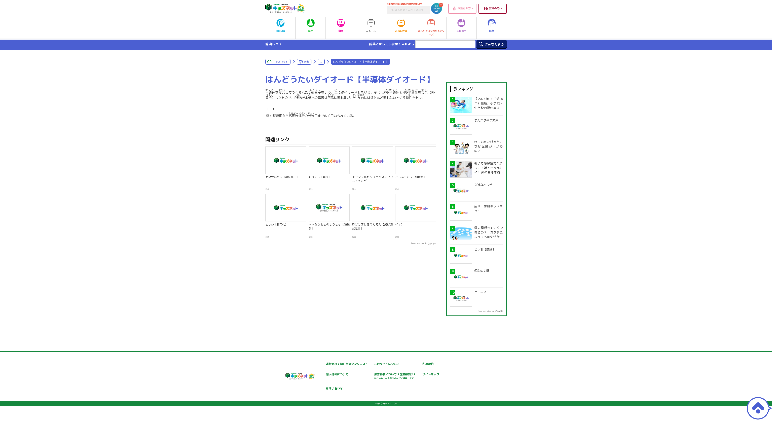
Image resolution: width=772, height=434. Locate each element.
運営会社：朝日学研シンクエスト (347, 364)
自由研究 (280, 31)
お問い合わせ (334, 388)
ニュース (371, 31)
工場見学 (461, 31)
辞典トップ (273, 44)
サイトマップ (430, 374)
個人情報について (337, 374)
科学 (310, 31)
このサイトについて (386, 364)
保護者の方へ (465, 8)
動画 (340, 31)
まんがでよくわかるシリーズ (431, 32)
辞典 (491, 31)
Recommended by (419, 243)
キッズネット (280, 61)
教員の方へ (495, 8)
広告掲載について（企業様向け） (395, 376)
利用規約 (428, 364)
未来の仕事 (401, 31)
